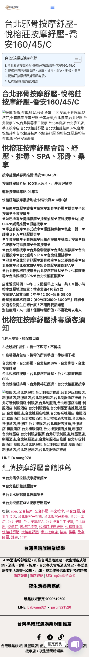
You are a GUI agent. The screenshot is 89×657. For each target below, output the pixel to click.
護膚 (14, 537)
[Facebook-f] (39, 637)
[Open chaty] (75, 644)
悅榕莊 (13, 527)
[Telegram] (50, 637)
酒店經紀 (36, 576)
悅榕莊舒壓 (30, 532)
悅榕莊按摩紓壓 (51, 527)
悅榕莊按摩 (28, 527)
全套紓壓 (41, 511)
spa (14, 511)
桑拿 (81, 532)
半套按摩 (57, 511)
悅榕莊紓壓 (10, 532)
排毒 (72, 532)
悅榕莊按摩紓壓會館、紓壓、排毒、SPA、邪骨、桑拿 (44, 70)
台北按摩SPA (33, 521)
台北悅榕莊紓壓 (56, 516)
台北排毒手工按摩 (59, 521)
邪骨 (23, 537)
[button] (52, 7)
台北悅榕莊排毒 (30, 516)
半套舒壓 (73, 511)
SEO (49, 576)
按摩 (63, 532)
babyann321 (37, 607)
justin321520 (61, 607)
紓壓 (5, 537)
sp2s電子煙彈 (64, 576)
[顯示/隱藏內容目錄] (75, 59)
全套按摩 (26, 511)
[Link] (61, 637)
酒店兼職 (20, 576)
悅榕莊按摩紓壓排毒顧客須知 (27, 76)
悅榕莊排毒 (74, 527)
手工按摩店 (49, 532)
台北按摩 (14, 521)
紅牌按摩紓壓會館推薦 (23, 81)
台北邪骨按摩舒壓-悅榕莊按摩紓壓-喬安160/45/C (41, 65)
